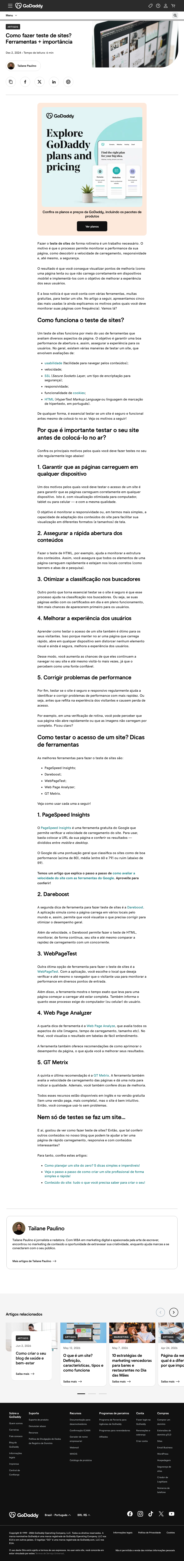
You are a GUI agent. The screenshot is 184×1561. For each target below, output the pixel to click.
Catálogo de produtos (81, 1460)
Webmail (74, 1447)
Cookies (171, 1532)
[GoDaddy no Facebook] (130, 1516)
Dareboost (135, 907)
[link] (25, 82)
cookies (79, 393)
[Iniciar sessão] (165, 5)
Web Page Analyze (101, 1026)
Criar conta (142, 1441)
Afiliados (103, 1436)
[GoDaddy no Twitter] (161, 1516)
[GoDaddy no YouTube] (171, 1516)
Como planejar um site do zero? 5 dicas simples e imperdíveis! (92, 1165)
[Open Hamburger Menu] (8, 5)
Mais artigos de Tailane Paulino (31, 1261)
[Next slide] (173, 1312)
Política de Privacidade (149, 1532)
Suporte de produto (39, 1419)
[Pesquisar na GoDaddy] (175, 15)
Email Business (164, 1447)
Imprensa (14, 1463)
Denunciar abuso (37, 1426)
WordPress (162, 1453)
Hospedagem (164, 1460)
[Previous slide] (160, 1312)
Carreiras (14, 1429)
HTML (49, 399)
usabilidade (53, 363)
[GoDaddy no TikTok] (151, 1516)
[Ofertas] (150, 5)
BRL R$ (82, 1515)
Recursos (33, 1432)
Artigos (14, 26)
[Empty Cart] (173, 5)
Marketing (121, 1337)
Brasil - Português (56, 1515)
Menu (9, 15)
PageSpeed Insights (56, 828)
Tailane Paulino (26, 65)
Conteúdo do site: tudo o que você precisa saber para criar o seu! (95, 1182)
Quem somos (16, 1423)
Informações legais (122, 1532)
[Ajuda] (158, 5)
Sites (159, 1441)
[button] (81, 1393)
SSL (47, 376)
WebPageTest (47, 971)
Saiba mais (22, 1373)
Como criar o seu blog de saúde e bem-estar (31, 1358)
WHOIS (73, 1453)
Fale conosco (15, 1436)
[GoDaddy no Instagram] (140, 1516)
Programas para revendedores (114, 1430)
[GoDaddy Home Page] (24, 1515)
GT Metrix (101, 1075)
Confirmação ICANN (80, 1430)
